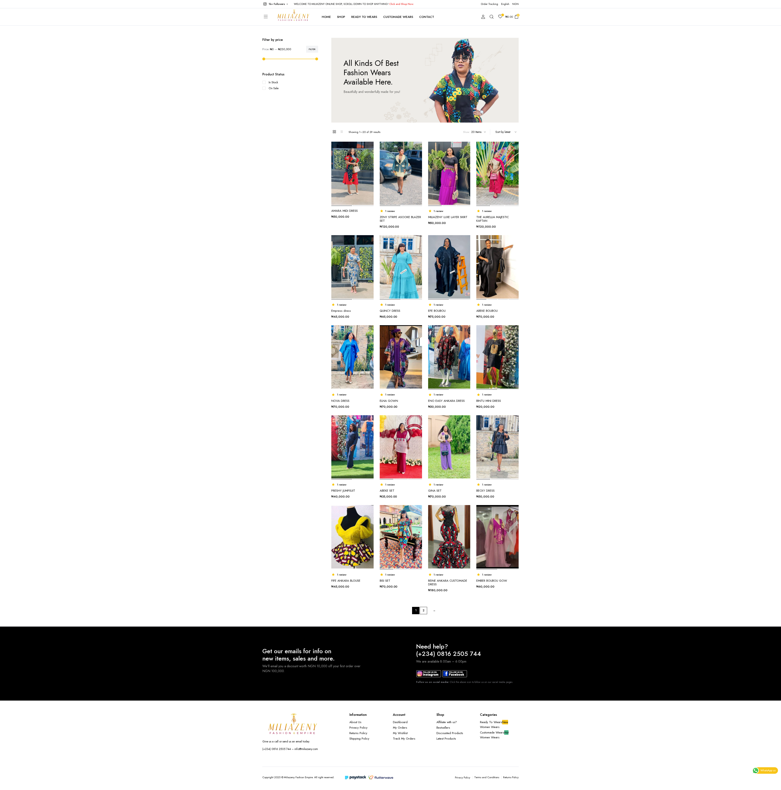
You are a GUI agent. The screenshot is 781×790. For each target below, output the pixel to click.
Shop (341, 17)
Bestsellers (443, 727)
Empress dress (341, 311)
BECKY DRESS (485, 490)
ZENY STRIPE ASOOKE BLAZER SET (400, 219)
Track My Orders (404, 738)
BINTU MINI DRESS (488, 401)
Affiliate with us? (446, 722)
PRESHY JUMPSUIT (343, 490)
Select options (515, 347)
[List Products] (341, 132)
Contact (426, 17)
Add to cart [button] (370, 164)
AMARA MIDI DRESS (344, 211)
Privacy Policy (358, 727)
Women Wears (490, 727)
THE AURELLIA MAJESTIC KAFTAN (492, 219)
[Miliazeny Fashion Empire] (293, 17)
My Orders (400, 727)
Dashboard (400, 722)
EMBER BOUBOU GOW (491, 580)
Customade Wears (398, 17)
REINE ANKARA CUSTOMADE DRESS (447, 582)
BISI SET (385, 580)
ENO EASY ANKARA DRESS (446, 401)
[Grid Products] (334, 132)
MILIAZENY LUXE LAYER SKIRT (447, 217)
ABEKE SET (387, 490)
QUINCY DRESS (390, 311)
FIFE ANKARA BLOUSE (345, 580)
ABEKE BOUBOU (487, 311)
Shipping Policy (359, 738)
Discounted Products (449, 733)
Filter (312, 49)
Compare (370, 155)
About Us (355, 722)
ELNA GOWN (389, 401)
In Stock (273, 82)
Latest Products (446, 738)
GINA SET (435, 490)
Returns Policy (358, 733)
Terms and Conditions (486, 777)
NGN (515, 4)
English (505, 4)
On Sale (273, 88)
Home (326, 17)
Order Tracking (489, 4)
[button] (275, 4)
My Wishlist (400, 733)
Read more (418, 257)
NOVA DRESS (340, 401)
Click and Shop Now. (401, 4)
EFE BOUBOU (437, 311)
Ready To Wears (364, 17)
